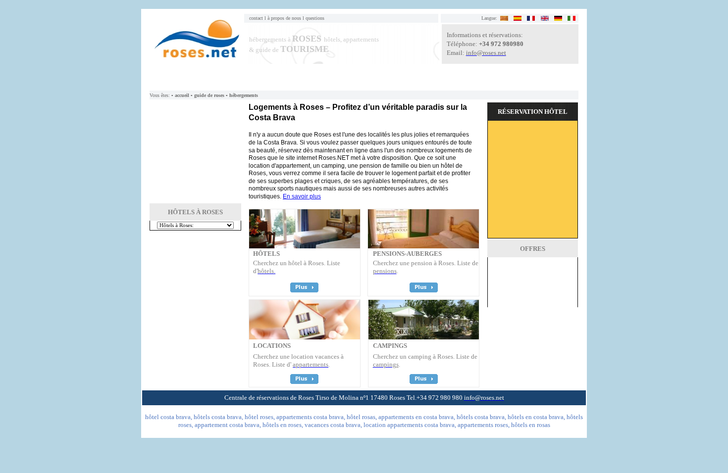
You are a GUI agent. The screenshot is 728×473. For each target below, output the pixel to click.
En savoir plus (302, 196)
